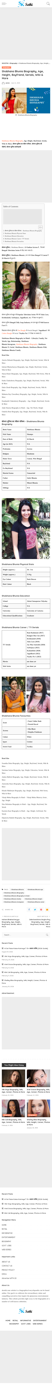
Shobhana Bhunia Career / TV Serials (17, 239)
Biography (6, 67)
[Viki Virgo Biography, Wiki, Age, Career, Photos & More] (13, 1078)
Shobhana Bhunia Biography (12, 141)
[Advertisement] (26, 33)
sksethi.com (6, 1290)
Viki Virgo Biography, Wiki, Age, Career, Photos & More (25, 956)
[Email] (47, 909)
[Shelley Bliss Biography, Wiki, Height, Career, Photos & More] (38, 1108)
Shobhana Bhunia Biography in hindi (17, 896)
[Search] (47, 3)
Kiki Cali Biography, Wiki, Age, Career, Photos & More (25, 972)
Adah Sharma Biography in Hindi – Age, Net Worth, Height (22, 408)
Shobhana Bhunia (18, 889)
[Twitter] (35, 909)
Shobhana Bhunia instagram (14, 902)
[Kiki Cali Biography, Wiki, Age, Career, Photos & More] (13, 1108)
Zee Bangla (22, 330)
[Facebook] (29, 909)
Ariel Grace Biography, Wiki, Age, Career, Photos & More (26, 964)
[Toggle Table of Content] (39, 227)
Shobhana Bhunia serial (36, 902)
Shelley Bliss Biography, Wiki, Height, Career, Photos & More (38, 1122)
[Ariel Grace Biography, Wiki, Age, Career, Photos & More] (38, 1078)
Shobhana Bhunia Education (14, 236)
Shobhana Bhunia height (33, 899)
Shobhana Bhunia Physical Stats (15, 233)
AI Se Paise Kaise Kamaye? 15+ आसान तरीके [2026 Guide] (26, 948)
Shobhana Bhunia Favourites (14, 241)
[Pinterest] (41, 909)
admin (8, 83)
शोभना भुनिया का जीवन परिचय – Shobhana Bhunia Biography (23, 231)
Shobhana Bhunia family (12, 899)
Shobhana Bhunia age (35, 889)
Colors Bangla (7, 333)
